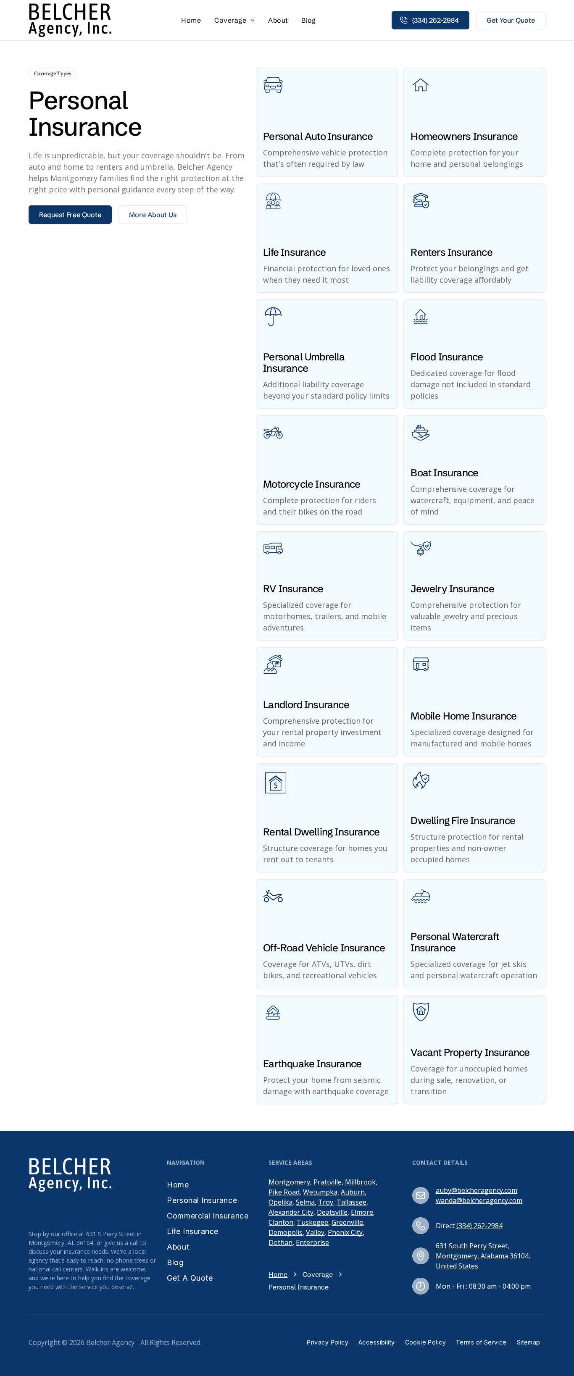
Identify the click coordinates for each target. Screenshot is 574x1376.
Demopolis (286, 1232)
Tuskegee (312, 1222)
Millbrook (360, 1182)
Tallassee (351, 1202)
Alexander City (291, 1212)
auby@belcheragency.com (476, 1190)
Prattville (327, 1182)
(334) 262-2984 (479, 1225)
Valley (315, 1232)
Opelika (280, 1202)
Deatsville (332, 1212)
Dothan (280, 1242)
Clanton (281, 1222)
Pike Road (284, 1192)
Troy (325, 1202)
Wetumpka (320, 1192)
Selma (305, 1202)
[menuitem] (191, 20)
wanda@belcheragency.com (479, 1200)
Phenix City (345, 1232)
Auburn (353, 1192)
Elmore (362, 1212)
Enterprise (312, 1242)
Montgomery (289, 1182)
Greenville (347, 1222)
